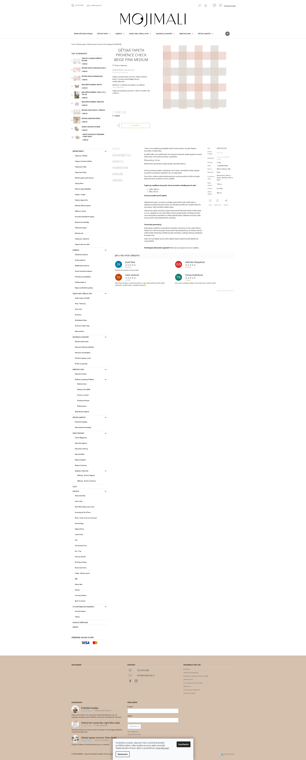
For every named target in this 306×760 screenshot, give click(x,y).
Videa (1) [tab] (117, 161)
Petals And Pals (80, 496)
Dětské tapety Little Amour (84, 178)
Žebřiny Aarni (81, 406)
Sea (76, 540)
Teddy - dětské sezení (82, 573)
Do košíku (136, 125)
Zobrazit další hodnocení (225, 291)
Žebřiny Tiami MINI (83, 389)
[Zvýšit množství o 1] (119, 124)
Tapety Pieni (79, 183)
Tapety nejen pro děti (82, 244)
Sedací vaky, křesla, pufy (82, 294)
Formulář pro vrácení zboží (192, 683)
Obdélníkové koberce (82, 266)
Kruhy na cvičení (83, 395)
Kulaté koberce (80, 260)
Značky (75, 627)
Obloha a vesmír (80, 211)
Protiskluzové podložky (83, 277)
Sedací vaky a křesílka (82, 298)
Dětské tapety (78, 151)
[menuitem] (83, 34)
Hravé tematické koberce (83, 271)
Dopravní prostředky (82, 222)
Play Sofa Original (81, 443)
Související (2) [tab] (121, 155)
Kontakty (186, 669)
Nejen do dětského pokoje (84, 288)
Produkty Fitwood (83, 401)
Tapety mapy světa (81, 200)
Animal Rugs (79, 523)
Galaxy (77, 590)
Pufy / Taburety (80, 304)
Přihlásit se (134, 726)
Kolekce (76, 491)
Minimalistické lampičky (83, 427)
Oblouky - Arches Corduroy (86, 481)
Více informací (162, 748)
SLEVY (75, 487)
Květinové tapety (81, 228)
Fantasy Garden (80, 557)
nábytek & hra (78, 369)
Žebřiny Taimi (81, 384)
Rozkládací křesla (81, 320)
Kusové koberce (80, 611)
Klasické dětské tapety (82, 206)
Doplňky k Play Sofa (81, 471)
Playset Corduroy (81, 465)
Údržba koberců (80, 282)
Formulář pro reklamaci (191, 690)
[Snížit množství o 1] (119, 127)
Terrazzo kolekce (81, 595)
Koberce (76, 250)
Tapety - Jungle (80, 194)
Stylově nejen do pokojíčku (83, 607)
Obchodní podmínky (190, 672)
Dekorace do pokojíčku (83, 353)
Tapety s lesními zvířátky (83, 161)
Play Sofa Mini (79, 454)
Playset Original (80, 460)
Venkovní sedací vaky (82, 326)
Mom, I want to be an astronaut (86, 518)
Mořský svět (79, 233)
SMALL (114, 87)
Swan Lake (78, 501)
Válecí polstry (79, 331)
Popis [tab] (116, 148)
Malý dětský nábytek (82, 412)
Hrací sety (78, 309)
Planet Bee (78, 584)
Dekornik (220, 153)
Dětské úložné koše (81, 341)
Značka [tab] (117, 180)
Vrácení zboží (188, 679)
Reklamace (187, 686)
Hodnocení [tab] (120, 167)
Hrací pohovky (78, 433)
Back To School (80, 601)
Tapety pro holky (80, 167)
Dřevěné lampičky (81, 422)
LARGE (121, 87)
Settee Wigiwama (81, 438)
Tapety (77, 617)
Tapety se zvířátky (81, 156)
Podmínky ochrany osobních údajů (195, 676)
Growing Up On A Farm (83, 512)
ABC (76, 579)
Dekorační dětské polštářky (84, 347)
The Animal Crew (81, 546)
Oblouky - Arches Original (86, 475)
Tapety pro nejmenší (82, 239)
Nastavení (123, 754)
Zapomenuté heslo (134, 734)
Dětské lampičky (79, 417)
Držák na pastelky (81, 364)
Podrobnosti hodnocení (120, 72)
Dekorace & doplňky (81, 337)
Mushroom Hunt (80, 568)
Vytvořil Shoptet (229, 754)
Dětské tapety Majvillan (83, 189)
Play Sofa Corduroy (81, 449)
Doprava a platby (189, 693)
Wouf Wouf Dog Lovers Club (84, 507)
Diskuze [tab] (117, 173)
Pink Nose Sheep (80, 562)
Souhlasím (183, 744)
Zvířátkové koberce (81, 255)
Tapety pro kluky (80, 172)
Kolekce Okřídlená (80, 622)
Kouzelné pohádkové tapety (84, 217)
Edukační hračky (80, 374)
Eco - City (78, 551)
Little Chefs (79, 534)
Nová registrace (133, 731)
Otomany (78, 315)
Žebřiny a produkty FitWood (84, 379)
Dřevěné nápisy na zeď (83, 358)
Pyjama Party (79, 529)
